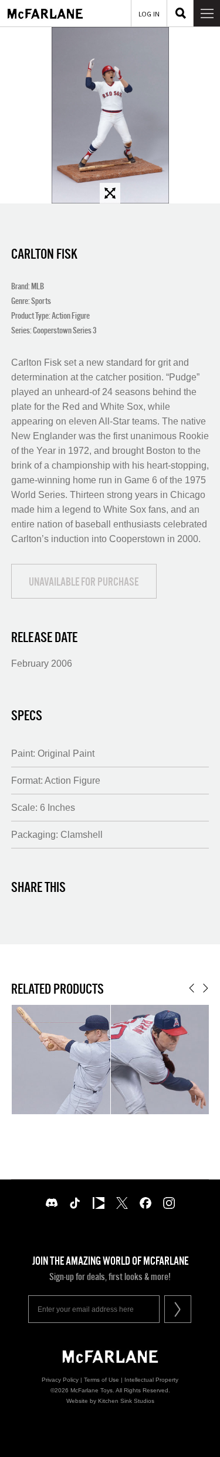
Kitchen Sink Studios (126, 1401)
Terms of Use (101, 1379)
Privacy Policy (60, 1379)
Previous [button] (191, 988)
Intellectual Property (151, 1379)
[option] (110, 115)
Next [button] (205, 988)
